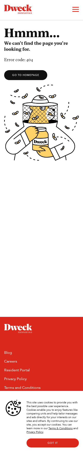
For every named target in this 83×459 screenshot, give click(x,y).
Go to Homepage (25, 75)
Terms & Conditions (60, 428)
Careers (10, 361)
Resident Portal (17, 370)
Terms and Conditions (22, 387)
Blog (8, 352)
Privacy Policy (35, 432)
